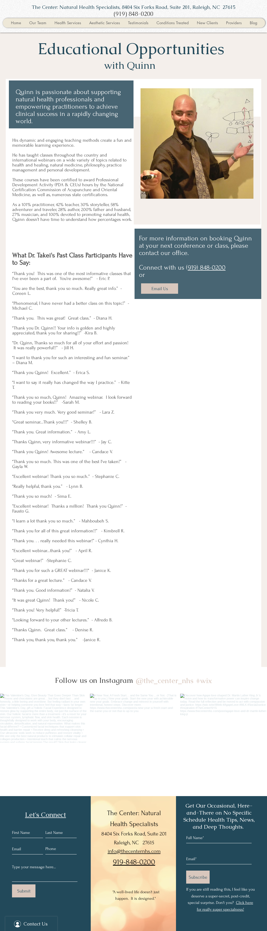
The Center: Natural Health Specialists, (77, 7)
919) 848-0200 (207, 267)
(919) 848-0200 (133, 14)
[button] (37, 23)
